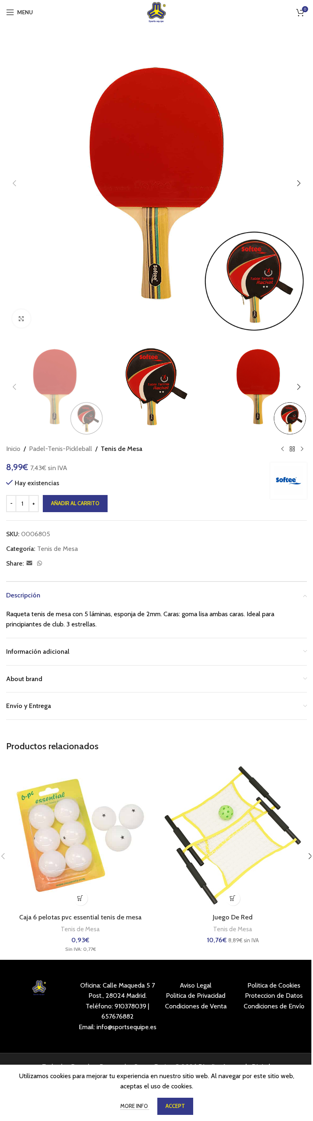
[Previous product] (282, 449)
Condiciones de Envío (274, 1006)
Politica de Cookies (273, 985)
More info (134, 1106)
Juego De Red (233, 917)
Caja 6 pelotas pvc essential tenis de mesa (80, 917)
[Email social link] (29, 563)
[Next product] (302, 449)
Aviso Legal (196, 985)
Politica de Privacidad (195, 995)
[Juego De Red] (233, 835)
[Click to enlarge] (21, 318)
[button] (14, 183)
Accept (175, 1106)
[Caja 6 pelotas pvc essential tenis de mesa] (80, 835)
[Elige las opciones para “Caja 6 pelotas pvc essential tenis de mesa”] (80, 898)
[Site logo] (156, 12)
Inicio (13, 449)
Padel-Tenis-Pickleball (60, 449)
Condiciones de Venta (196, 1006)
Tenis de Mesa (121, 449)
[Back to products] (292, 449)
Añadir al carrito (75, 503)
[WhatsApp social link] (39, 563)
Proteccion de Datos (274, 995)
